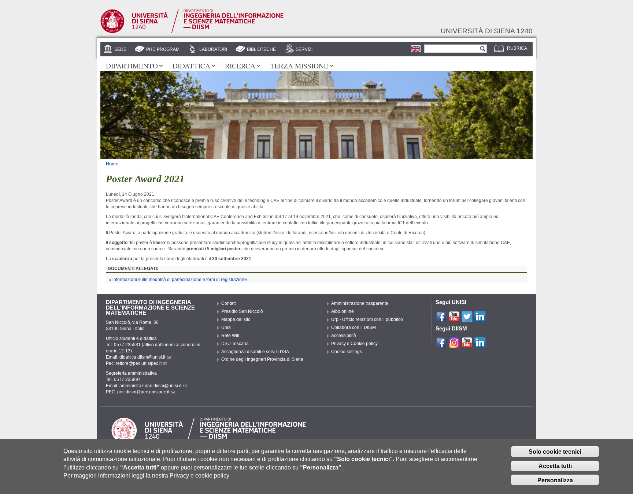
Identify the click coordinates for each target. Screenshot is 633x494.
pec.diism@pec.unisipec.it (143, 391)
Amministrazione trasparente (359, 303)
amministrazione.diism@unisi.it (150, 385)
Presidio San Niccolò (242, 311)
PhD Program (162, 49)
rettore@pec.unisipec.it (139, 363)
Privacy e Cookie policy (354, 343)
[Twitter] (467, 319)
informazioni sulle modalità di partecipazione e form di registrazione (179, 279)
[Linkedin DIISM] (480, 345)
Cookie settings (346, 351)
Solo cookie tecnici (555, 452)
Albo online (342, 311)
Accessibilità (343, 335)
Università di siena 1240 (487, 31)
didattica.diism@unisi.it (142, 357)
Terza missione (299, 65)
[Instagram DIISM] (454, 345)
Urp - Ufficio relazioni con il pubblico (367, 319)
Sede (120, 49)
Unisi (226, 327)
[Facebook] (441, 319)
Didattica (191, 65)
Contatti (229, 303)
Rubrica (517, 48)
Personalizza (555, 480)
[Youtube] (454, 319)
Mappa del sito (236, 319)
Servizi (304, 49)
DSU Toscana (235, 343)
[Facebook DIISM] (441, 345)
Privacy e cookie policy (199, 475)
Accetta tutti (555, 466)
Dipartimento (132, 65)
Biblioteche (261, 49)
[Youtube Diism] (467, 345)
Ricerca (240, 65)
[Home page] (192, 31)
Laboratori (213, 49)
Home (112, 163)
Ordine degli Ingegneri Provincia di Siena (262, 359)
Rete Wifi (230, 335)
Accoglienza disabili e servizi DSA (255, 351)
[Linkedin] (480, 319)
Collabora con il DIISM (353, 327)
